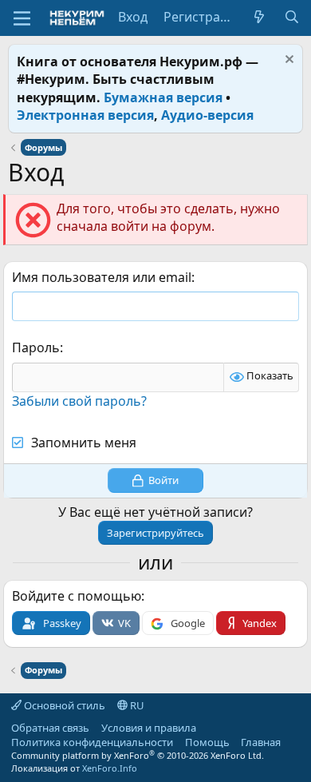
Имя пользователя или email (101, 277)
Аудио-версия (207, 115)
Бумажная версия (163, 97)
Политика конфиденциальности (92, 742)
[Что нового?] (259, 17)
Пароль (36, 347)
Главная (261, 742)
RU (136, 705)
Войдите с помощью (76, 596)
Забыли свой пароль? (79, 401)
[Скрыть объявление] (287, 61)
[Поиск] (291, 17)
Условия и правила (148, 727)
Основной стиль (63, 705)
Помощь (207, 742)
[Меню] (22, 18)
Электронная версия (85, 115)
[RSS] (292, 742)
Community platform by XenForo (137, 755)
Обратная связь (50, 727)
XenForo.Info (109, 768)
